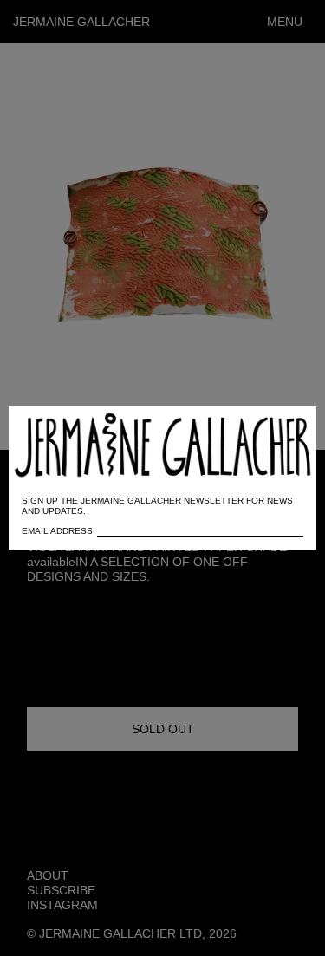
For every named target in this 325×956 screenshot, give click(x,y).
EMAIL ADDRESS (57, 531)
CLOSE (278, 428)
